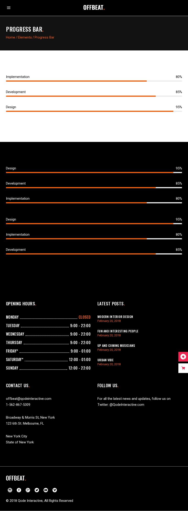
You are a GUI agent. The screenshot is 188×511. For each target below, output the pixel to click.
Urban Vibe (105, 359)
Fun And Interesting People (117, 331)
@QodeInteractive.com (127, 405)
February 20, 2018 (109, 321)
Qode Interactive (30, 501)
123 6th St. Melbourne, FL (25, 423)
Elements (25, 37)
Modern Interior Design (115, 316)
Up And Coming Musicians (116, 345)
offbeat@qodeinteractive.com (28, 399)
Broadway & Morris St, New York (30, 417)
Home (10, 37)
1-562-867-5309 (18, 405)
